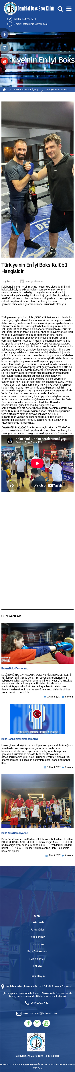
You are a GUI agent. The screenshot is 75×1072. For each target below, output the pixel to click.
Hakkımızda (37, 922)
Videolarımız (37, 936)
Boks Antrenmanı (37, 951)
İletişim (37, 966)
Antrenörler (37, 929)
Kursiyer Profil (37, 958)
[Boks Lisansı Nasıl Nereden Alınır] (37, 719)
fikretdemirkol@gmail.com (34, 24)
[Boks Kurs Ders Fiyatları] (37, 801)
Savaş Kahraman (34, 281)
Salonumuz (37, 944)
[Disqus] (37, 550)
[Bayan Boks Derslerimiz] (37, 643)
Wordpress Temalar (29, 1064)
